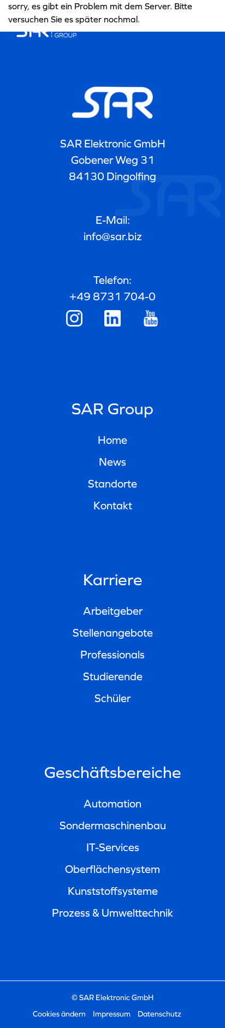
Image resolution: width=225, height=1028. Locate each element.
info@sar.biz (113, 236)
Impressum (112, 1014)
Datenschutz (159, 1014)
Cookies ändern (59, 1014)
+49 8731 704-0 (112, 296)
